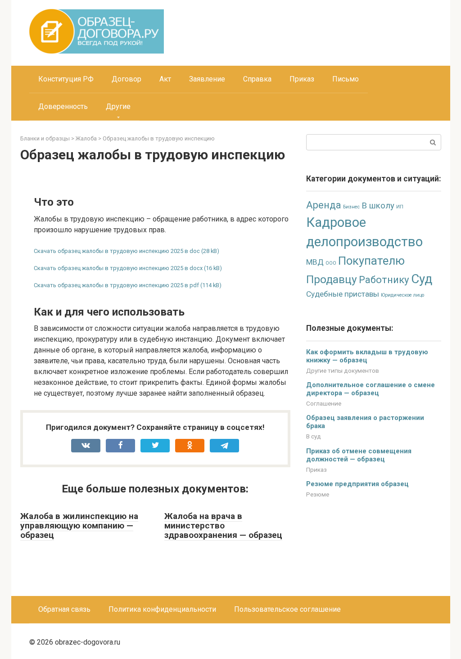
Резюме (317, 494)
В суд (313, 436)
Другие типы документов (342, 370)
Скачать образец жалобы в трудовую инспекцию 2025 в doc (117, 251)
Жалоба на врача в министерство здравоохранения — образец (223, 525)
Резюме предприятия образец (357, 484)
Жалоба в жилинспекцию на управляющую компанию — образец (79, 525)
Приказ (301, 79)
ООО (330, 263)
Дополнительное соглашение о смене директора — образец (370, 389)
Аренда (323, 205)
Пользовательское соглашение (287, 609)
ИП (399, 207)
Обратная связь (64, 609)
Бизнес (351, 207)
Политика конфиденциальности (162, 609)
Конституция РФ (66, 79)
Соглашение (323, 403)
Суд (421, 278)
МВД (315, 261)
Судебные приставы (342, 293)
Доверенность (63, 106)
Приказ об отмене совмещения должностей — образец (358, 455)
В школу (378, 206)
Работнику (384, 279)
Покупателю (371, 260)
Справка (257, 79)
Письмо (345, 79)
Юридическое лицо (402, 295)
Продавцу (331, 279)
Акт (165, 79)
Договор (126, 79)
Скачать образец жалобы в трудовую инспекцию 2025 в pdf (116, 285)
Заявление (207, 79)
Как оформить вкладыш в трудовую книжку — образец (367, 356)
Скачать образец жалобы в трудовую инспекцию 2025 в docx (118, 268)
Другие (118, 106)
